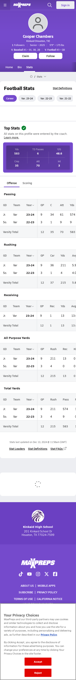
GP (42, 205)
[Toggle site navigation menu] (5, 5)
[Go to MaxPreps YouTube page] (29, 574)
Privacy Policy (47, 592)
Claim (25, 56)
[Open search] (50, 5)
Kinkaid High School (38, 526)
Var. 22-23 (46, 98)
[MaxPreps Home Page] (31, 76)
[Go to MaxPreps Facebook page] (55, 574)
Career (10, 98)
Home (9, 67)
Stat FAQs (56, 448)
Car (52, 255)
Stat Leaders (17, 448)
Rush (53, 349)
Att (62, 205)
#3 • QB (55, 49)
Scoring (27, 183)
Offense (12, 183)
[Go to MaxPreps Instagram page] (38, 574)
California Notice (49, 599)
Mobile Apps (46, 585)
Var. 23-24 (27, 98)
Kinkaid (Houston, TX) (38, 41)
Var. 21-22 (65, 98)
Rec (52, 306)
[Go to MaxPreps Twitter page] (46, 574)
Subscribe (26, 592)
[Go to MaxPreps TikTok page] (21, 574)
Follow (50, 56)
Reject (38, 673)
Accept (38, 661)
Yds (72, 205)
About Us (27, 585)
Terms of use (23, 599)
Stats (29, 67)
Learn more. (11, 137)
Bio (20, 67)
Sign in (65, 5)
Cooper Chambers (38, 36)
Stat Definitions (62, 88)
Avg (73, 306)
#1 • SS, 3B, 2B (25, 49)
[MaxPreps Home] (22, 5)
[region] (38, 641)
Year (29, 205)
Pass (66, 399)
